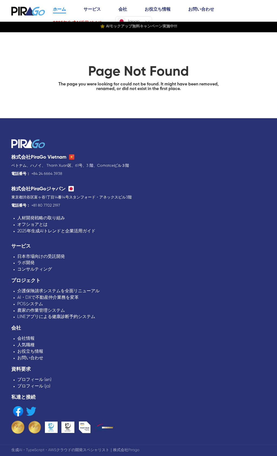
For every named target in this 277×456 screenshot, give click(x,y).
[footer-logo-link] (28, 144)
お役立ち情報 (158, 9)
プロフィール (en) (34, 379)
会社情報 (26, 338)
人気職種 (26, 345)
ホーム (59, 9)
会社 (122, 9)
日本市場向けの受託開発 (41, 256)
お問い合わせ (201, 9)
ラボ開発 (26, 263)
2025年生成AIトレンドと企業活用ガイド (56, 231)
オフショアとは (32, 224)
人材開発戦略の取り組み (41, 218)
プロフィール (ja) (33, 386)
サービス (92, 9)
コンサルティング (34, 269)
